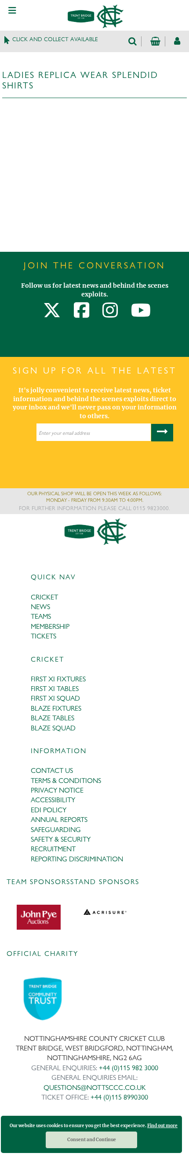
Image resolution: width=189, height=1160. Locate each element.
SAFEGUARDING (56, 829)
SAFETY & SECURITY (61, 839)
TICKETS (43, 636)
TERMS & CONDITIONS (66, 780)
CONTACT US (52, 770)
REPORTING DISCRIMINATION (77, 859)
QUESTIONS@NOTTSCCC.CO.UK (95, 1087)
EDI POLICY (48, 810)
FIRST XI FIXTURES (58, 679)
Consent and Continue (91, 1139)
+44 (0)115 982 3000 (128, 1068)
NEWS (40, 607)
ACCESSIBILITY (53, 800)
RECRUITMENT (53, 849)
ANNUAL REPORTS (59, 819)
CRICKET (44, 597)
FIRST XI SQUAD (55, 698)
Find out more (162, 1125)
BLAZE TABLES (52, 718)
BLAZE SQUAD (53, 728)
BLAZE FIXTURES (56, 708)
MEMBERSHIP (50, 626)
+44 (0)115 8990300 (119, 1097)
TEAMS (41, 616)
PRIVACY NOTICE (57, 790)
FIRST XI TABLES (55, 688)
